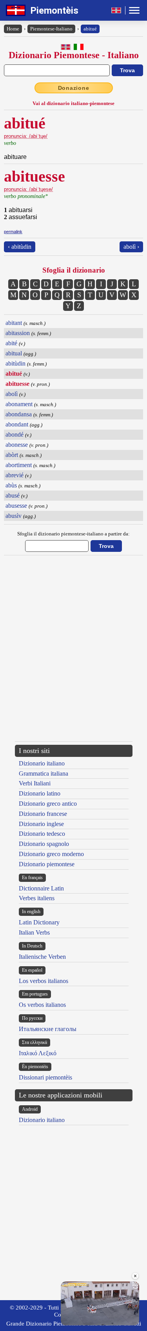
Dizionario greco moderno (51, 854)
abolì (11, 394)
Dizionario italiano (42, 763)
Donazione (73, 88)
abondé (14, 434)
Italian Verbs (34, 932)
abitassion (17, 333)
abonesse (16, 444)
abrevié (14, 475)
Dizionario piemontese (46, 864)
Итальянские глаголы (47, 1029)
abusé (12, 495)
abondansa (18, 414)
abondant (16, 424)
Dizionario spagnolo (44, 843)
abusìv (13, 515)
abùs (11, 485)
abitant (13, 322)
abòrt (11, 454)
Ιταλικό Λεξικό (37, 1053)
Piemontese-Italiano (51, 29)
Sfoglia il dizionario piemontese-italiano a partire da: (73, 534)
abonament (19, 404)
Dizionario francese (43, 813)
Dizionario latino (39, 793)
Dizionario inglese (41, 824)
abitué (90, 29)
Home (13, 29)
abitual (13, 353)
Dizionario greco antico (48, 803)
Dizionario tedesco (42, 833)
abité (11, 343)
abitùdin (15, 363)
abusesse (16, 505)
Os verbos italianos (42, 1004)
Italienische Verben (42, 956)
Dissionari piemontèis (45, 1077)
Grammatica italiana (43, 773)
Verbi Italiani (35, 783)
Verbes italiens (36, 898)
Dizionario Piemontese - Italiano (74, 55)
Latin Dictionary (39, 922)
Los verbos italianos (43, 981)
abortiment (18, 465)
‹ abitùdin (19, 246)
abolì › (131, 246)
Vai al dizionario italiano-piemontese (73, 103)
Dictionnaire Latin (41, 888)
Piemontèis (54, 10)
